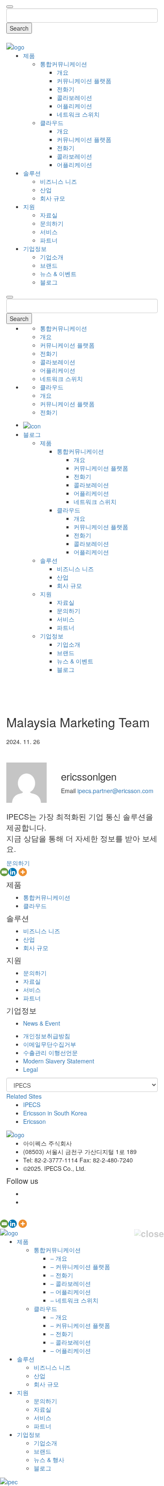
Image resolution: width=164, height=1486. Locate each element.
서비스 (49, 231)
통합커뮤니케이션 (63, 64)
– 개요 (58, 1258)
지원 (29, 206)
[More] (23, 872)
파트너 (49, 240)
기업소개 (51, 257)
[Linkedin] (12, 872)
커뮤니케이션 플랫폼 (84, 80)
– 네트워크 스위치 (74, 1300)
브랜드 (49, 265)
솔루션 (32, 173)
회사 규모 (52, 198)
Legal (30, 1069)
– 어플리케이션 (70, 1292)
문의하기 (51, 223)
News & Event (41, 1023)
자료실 (49, 215)
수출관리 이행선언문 (50, 1052)
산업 (46, 189)
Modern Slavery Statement (58, 1061)
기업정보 (35, 248)
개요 (63, 72)
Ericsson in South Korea (55, 1113)
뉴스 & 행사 (49, 1459)
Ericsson (34, 1121)
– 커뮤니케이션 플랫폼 (80, 1266)
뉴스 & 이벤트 (58, 273)
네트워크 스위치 (78, 114)
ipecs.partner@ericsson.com (115, 790)
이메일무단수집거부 (49, 1044)
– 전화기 (61, 1275)
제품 (29, 55)
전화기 (65, 89)
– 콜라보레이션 (70, 1283)
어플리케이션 (74, 106)
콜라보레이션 (74, 97)
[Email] (4, 872)
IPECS (31, 1104)
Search (19, 28)
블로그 (49, 282)
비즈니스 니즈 (58, 181)
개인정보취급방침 (46, 1036)
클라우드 (51, 122)
